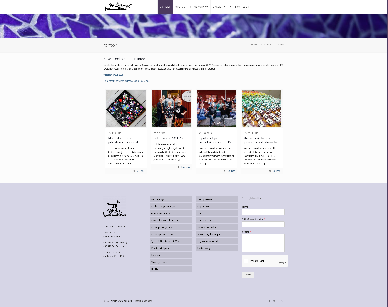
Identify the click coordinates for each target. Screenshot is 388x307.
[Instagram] (273, 300)
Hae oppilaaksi (204, 199)
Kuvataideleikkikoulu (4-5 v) (164, 220)
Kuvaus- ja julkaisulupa (208, 234)
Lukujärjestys (157, 199)
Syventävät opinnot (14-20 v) (165, 241)
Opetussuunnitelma (160, 213)
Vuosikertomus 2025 (113, 74)
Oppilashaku (203, 206)
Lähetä (247, 274)
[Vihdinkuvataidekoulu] (118, 7)
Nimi (246, 206)
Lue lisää (140, 170)
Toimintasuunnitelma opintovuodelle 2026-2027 (126, 80)
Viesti (246, 231)
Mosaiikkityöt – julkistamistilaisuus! (123, 140)
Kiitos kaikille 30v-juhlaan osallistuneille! (260, 140)
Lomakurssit (157, 255)
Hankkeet (156, 269)
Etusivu (254, 44)
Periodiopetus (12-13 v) (162, 234)
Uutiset (267, 44)
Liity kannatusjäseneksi (208, 241)
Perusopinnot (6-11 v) (161, 227)
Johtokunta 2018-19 (169, 138)
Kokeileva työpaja (160, 248)
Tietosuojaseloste (143, 300)
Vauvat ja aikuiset (159, 262)
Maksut (201, 213)
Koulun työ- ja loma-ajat (163, 206)
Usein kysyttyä (204, 248)
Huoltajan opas (204, 220)
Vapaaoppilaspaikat (206, 227)
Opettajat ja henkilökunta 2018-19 (215, 140)
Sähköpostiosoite (253, 219)
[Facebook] (269, 300)
